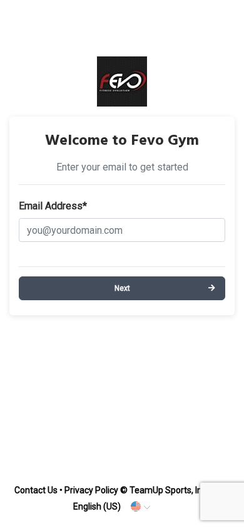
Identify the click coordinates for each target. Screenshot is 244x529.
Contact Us (36, 490)
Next (122, 288)
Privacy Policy (91, 490)
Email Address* (53, 206)
